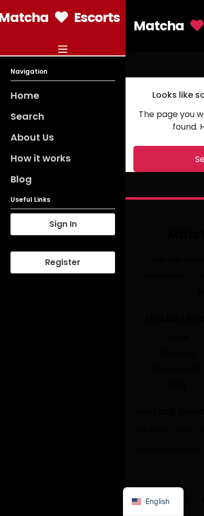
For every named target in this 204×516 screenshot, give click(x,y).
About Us (32, 137)
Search (27, 116)
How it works (40, 158)
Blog (21, 179)
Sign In (63, 224)
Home (24, 95)
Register (63, 262)
